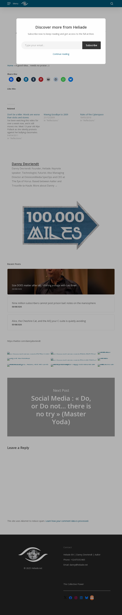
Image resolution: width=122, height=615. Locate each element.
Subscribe (91, 45)
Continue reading (61, 54)
